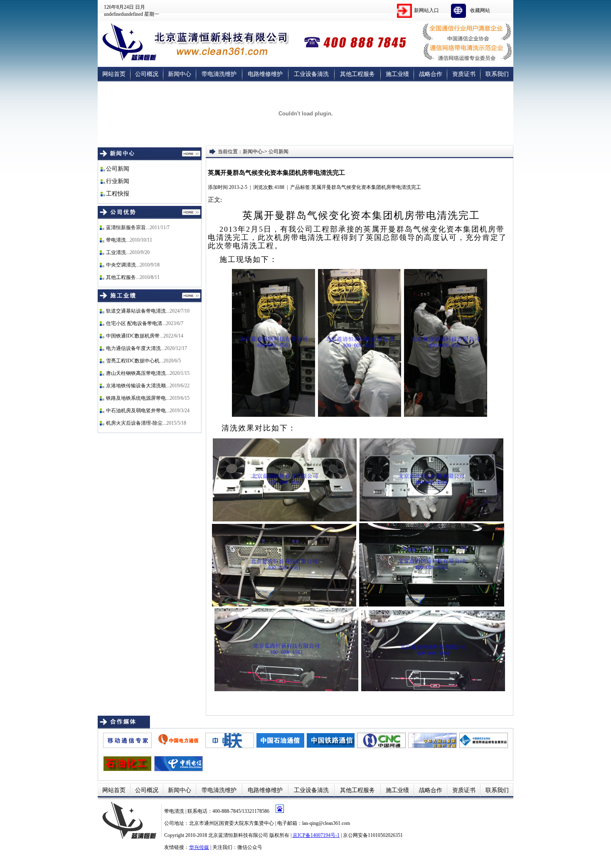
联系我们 (497, 74)
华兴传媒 (199, 847)
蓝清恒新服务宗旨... (128, 227)
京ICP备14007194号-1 (316, 835)
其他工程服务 (357, 74)
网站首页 (114, 74)
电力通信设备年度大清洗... (135, 348)
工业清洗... (118, 252)
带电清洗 (174, 811)
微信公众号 (249, 847)
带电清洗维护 (219, 74)
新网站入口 (426, 10)
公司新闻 (117, 169)
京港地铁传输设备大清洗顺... (138, 386)
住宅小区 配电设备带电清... (136, 323)
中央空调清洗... (123, 265)
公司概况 (146, 74)
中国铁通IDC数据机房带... (134, 336)
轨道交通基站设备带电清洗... (138, 311)
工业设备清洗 (311, 74)
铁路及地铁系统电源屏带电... (138, 398)
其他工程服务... (123, 277)
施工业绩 (397, 74)
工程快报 (117, 194)
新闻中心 (179, 74)
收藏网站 (480, 10)
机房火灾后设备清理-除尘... (136, 423)
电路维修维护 (265, 74)
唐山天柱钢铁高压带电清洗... (138, 373)
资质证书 (463, 74)
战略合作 (430, 74)
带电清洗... (118, 240)
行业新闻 (117, 181)
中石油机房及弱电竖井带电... (138, 410)
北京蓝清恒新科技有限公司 (238, 835)
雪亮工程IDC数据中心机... (134, 361)
